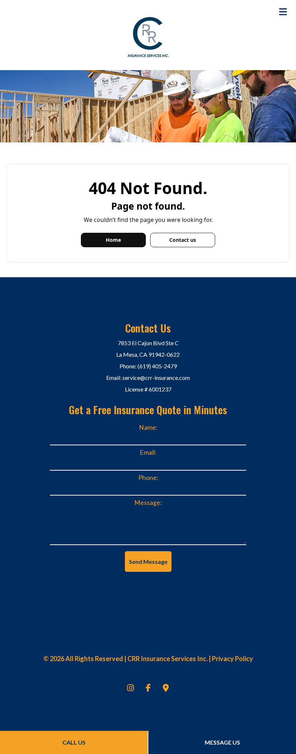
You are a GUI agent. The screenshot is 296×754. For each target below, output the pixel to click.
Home (113, 239)
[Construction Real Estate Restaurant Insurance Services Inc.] (148, 36)
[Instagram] (130, 688)
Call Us (74, 742)
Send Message (148, 561)
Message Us (222, 742)
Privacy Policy (232, 659)
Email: (148, 452)
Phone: (148, 477)
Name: (148, 427)
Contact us (182, 239)
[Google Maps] (165, 688)
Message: (148, 502)
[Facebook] (148, 688)
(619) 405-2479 (157, 366)
